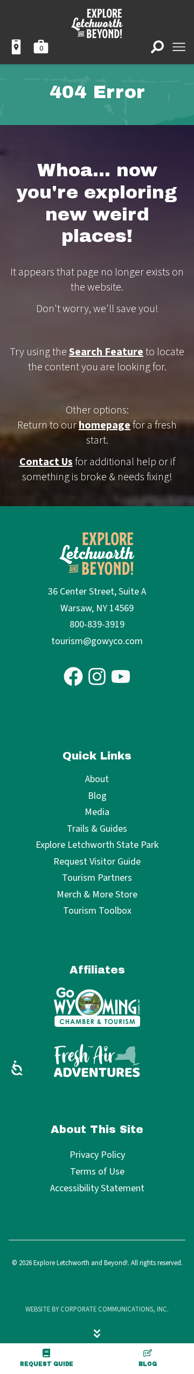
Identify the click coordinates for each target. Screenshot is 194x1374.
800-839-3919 (97, 624)
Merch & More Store (97, 895)
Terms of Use (97, 1171)
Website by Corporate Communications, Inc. (97, 1309)
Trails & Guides (97, 829)
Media (97, 812)
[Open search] (157, 46)
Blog (147, 1364)
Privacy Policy (97, 1155)
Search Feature (106, 352)
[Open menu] (178, 46)
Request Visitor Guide (97, 862)
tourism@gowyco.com (97, 641)
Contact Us (46, 461)
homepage (104, 425)
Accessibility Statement (97, 1188)
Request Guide (46, 1364)
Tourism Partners (97, 878)
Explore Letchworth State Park (97, 845)
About (97, 780)
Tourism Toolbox (97, 911)
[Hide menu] (97, 1333)
